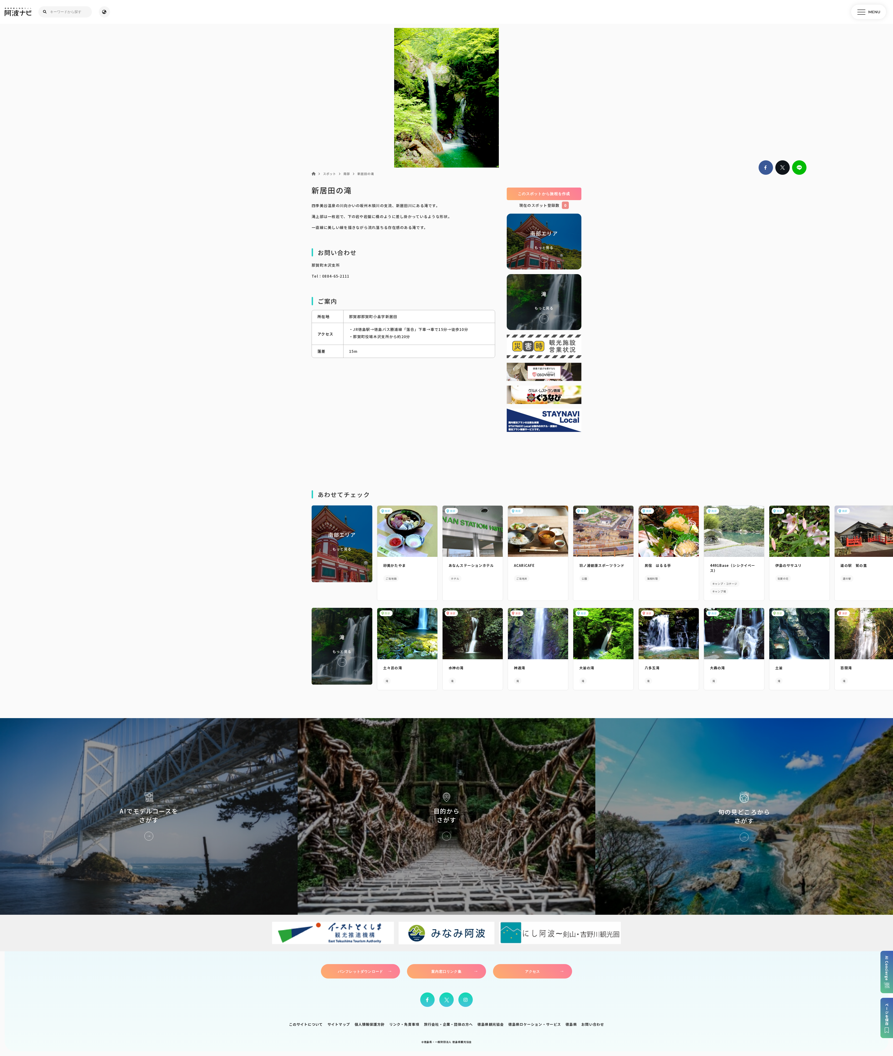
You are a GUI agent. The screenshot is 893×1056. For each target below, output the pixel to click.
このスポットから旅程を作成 (544, 194)
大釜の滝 (586, 667)
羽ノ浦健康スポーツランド (601, 565)
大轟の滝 (717, 667)
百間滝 (846, 667)
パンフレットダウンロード (360, 971)
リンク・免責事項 (404, 1024)
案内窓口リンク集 (446, 971)
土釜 (779, 667)
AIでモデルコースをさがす (149, 816)
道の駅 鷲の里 (853, 565)
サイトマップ (338, 1024)
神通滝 (519, 667)
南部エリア (544, 241)
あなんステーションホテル (471, 565)
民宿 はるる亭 (658, 565)
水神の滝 (456, 667)
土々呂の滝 (392, 667)
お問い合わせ (592, 1024)
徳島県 (571, 1024)
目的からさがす (446, 816)
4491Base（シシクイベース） (732, 568)
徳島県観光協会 (490, 1024)
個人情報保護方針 (370, 1024)
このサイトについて (306, 1024)
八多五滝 (652, 667)
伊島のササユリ (788, 565)
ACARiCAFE (524, 565)
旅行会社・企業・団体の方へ (448, 1024)
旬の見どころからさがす (744, 816)
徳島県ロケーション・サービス (534, 1024)
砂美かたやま (394, 565)
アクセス (532, 971)
